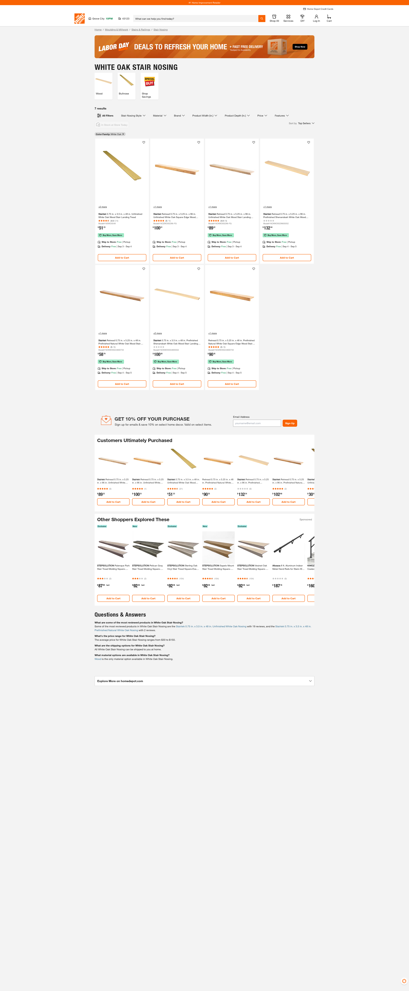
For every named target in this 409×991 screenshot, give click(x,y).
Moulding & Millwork (116, 29)
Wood (98, 658)
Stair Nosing (161, 29)
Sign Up (290, 423)
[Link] (122, 201)
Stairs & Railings (140, 29)
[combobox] (195, 18)
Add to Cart (122, 257)
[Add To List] (143, 142)
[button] (301, 123)
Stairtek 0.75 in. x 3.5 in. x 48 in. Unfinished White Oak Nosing (211, 626)
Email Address (241, 416)
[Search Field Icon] (261, 18)
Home (98, 29)
